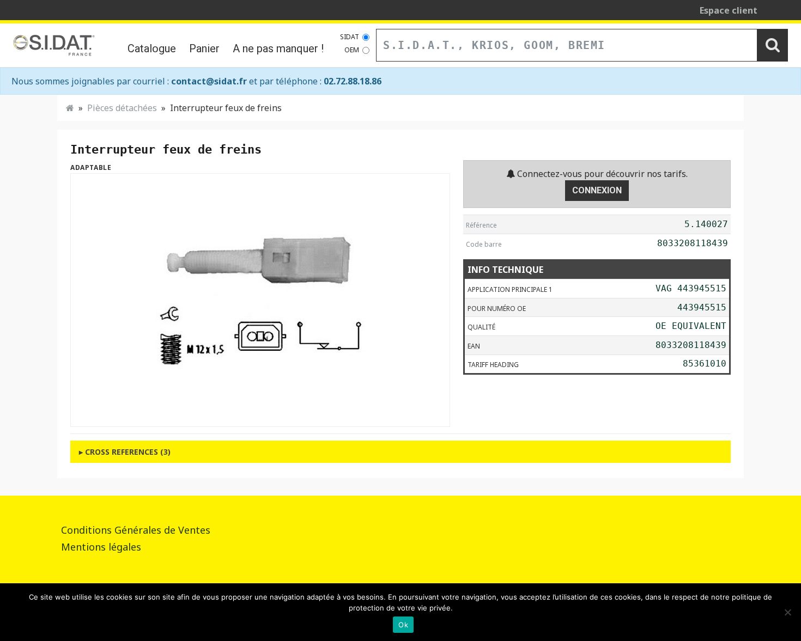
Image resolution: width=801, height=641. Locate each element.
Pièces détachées (122, 108)
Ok (403, 624)
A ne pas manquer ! (278, 48)
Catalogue (152, 48)
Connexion (597, 190)
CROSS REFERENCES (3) (128, 452)
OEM (351, 49)
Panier (204, 48)
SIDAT (349, 36)
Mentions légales (101, 546)
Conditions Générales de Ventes (135, 529)
